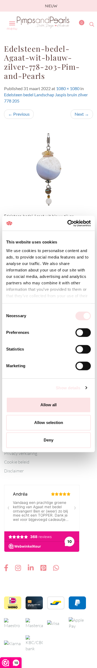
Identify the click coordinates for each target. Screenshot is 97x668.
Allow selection (48, 422)
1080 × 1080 (67, 88)
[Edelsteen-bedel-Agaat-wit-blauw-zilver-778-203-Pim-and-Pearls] (48, 168)
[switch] (83, 332)
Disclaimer (14, 470)
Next (82, 113)
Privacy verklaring (20, 453)
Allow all (48, 404)
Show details (68, 388)
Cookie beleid (16, 462)
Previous (19, 113)
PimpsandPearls (43, 22)
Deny (48, 440)
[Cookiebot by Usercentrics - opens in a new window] (68, 223)
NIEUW (50, 5)
